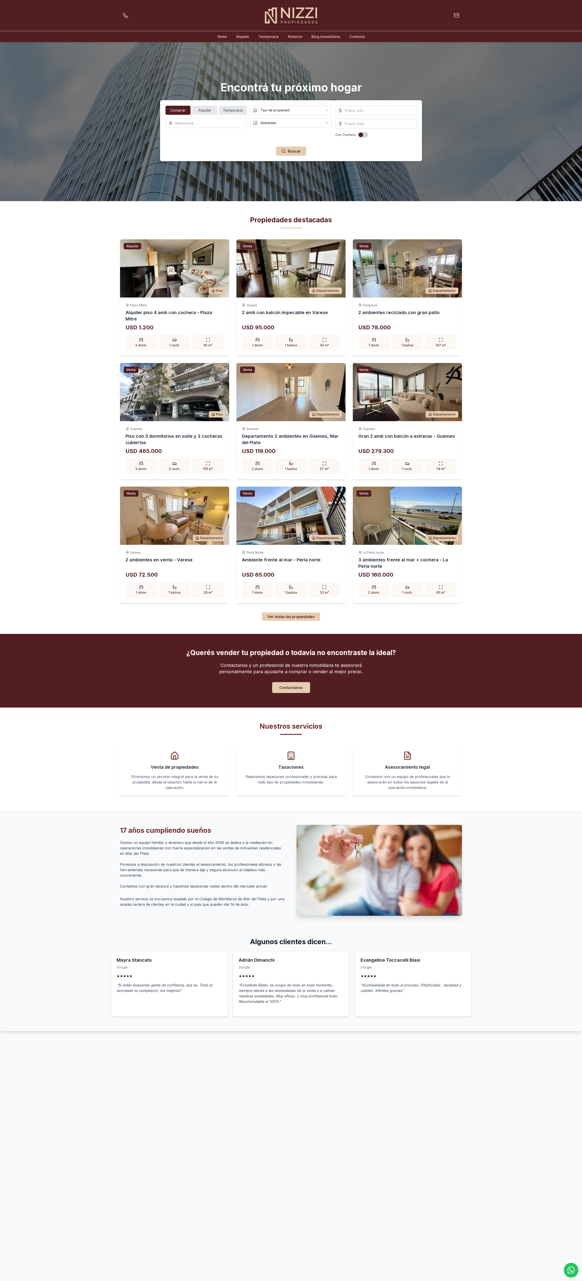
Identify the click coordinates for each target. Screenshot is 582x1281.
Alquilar (204, 110)
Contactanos (291, 687)
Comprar (178, 110)
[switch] (363, 135)
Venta (222, 36)
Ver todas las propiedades (291, 616)
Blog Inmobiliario (325, 36)
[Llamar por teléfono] (126, 15)
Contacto (357, 36)
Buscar (294, 151)
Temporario (268, 36)
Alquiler (242, 36)
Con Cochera (345, 135)
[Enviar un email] (455, 15)
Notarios (295, 36)
